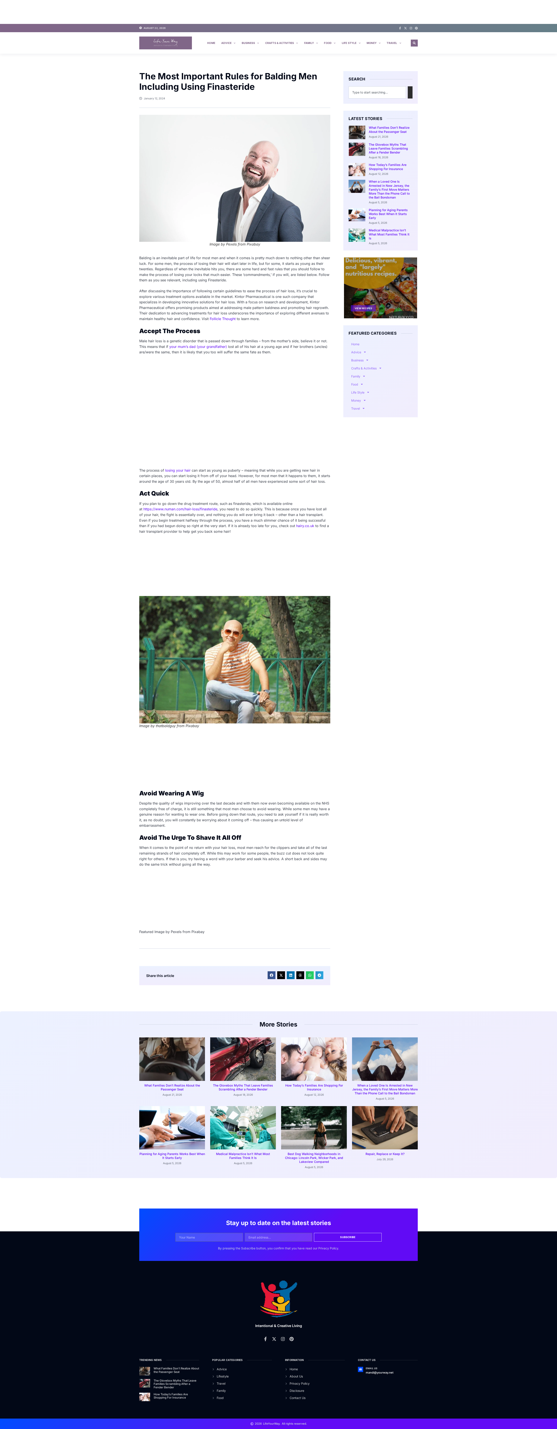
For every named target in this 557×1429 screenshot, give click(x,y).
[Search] (410, 92)
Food (328, 43)
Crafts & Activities (279, 43)
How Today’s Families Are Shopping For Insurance (387, 166)
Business (248, 43)
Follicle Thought (223, 319)
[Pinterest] (416, 28)
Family (309, 43)
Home (211, 43)
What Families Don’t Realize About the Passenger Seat (389, 129)
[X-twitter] (405, 28)
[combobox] (377, 92)
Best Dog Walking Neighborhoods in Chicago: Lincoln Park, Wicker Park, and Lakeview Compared (314, 1158)
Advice (226, 43)
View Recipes (363, 308)
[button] (414, 43)
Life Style (349, 43)
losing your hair (178, 470)
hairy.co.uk (305, 526)
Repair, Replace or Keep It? (385, 1154)
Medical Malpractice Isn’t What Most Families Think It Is (389, 234)
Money (372, 43)
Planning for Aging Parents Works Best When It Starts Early (388, 214)
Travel (392, 43)
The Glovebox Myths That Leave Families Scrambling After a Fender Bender (388, 148)
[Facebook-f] (400, 28)
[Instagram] (410, 28)
